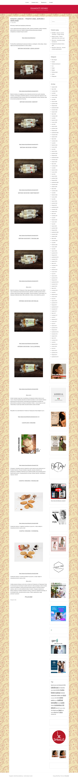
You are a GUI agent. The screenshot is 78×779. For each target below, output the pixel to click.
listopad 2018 (54, 280)
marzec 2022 (54, 197)
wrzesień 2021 (54, 209)
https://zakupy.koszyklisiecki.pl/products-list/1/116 (28, 416)
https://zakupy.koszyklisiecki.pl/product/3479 (28, 281)
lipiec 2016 (54, 338)
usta (63, 710)
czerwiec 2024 (54, 140)
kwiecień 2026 (54, 95)
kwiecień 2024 (54, 145)
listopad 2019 (54, 255)
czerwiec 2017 (54, 315)
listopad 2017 (54, 304)
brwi (57, 685)
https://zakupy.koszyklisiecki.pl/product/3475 (28, 190)
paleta (61, 697)
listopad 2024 (54, 130)
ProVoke (59, 702)
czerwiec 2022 (54, 190)
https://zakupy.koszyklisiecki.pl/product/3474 (28, 144)
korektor (58, 690)
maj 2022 (53, 192)
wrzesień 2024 (54, 134)
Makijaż (53, 70)
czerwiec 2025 (54, 116)
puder (62, 702)
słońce (64, 708)
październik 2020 (55, 232)
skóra (57, 708)
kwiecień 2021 (54, 219)
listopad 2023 (54, 155)
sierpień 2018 (54, 286)
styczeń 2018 (54, 300)
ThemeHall (67, 775)
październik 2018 (55, 282)
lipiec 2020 (54, 238)
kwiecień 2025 (54, 120)
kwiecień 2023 (54, 170)
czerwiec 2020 (54, 240)
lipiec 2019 (54, 263)
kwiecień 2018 (54, 294)
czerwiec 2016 (54, 340)
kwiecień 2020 (54, 244)
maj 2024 (53, 143)
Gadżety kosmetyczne (56, 63)
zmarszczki (53, 714)
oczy (64, 695)
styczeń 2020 (54, 250)
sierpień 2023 (54, 161)
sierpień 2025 (54, 111)
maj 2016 (53, 342)
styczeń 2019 (54, 275)
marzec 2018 (54, 296)
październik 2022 (55, 182)
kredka (62, 690)
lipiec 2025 (54, 114)
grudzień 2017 (54, 302)
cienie (53, 687)
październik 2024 (55, 132)
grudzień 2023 (54, 153)
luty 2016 (53, 348)
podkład (60, 700)
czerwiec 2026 (54, 91)
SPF (59, 708)
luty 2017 (53, 323)
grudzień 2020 (54, 228)
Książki (53, 68)
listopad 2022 (54, 180)
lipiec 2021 (54, 213)
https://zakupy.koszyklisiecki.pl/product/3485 (28, 523)
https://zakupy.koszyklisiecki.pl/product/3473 (28, 91)
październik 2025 (55, 107)
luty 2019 (53, 273)
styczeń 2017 (54, 325)
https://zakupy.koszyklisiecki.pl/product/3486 (28, 573)
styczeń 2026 (54, 101)
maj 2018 (53, 292)
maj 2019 (53, 267)
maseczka (53, 695)
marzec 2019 (54, 271)
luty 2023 (53, 174)
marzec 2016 (54, 346)
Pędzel (52, 705)
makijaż (57, 692)
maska (58, 695)
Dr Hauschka (62, 687)
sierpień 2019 (54, 261)
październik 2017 (55, 306)
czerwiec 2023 (54, 165)
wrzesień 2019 (54, 259)
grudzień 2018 (54, 277)
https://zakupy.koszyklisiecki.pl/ (28, 38)
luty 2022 (53, 199)
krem (53, 692)
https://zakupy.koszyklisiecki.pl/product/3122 (28, 465)
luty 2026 (53, 99)
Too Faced (53, 710)
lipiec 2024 (54, 138)
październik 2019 (55, 257)
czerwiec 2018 (54, 290)
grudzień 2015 (54, 352)
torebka (57, 710)
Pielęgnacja (54, 76)
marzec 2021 (54, 221)
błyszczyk (61, 685)
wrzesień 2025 (54, 109)
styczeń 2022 (54, 201)
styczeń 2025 (54, 126)
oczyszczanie (53, 697)
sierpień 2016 (54, 336)
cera (64, 685)
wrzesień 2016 (54, 333)
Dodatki (53, 61)
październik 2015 (55, 356)
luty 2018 (53, 298)
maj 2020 (53, 242)
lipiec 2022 (54, 188)
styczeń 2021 (54, 226)
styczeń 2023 (54, 176)
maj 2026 (53, 93)
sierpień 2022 (54, 186)
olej (55, 697)
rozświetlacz (58, 705)
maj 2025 (53, 118)
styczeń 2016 (54, 350)
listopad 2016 (54, 329)
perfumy (56, 700)
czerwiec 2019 (54, 265)
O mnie (27, 2)
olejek (57, 697)
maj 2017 (53, 317)
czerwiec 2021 (54, 215)
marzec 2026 (54, 97)
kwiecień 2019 (54, 269)
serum (53, 707)
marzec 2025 (54, 122)
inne (15, 599)
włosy (61, 712)
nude (61, 695)
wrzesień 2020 (54, 234)
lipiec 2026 (54, 89)
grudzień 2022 (54, 178)
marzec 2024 (54, 147)
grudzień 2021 (54, 203)
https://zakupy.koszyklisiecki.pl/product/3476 (28, 235)
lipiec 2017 (54, 313)
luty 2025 (53, 124)
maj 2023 (53, 167)
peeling (52, 700)
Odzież (53, 74)
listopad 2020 (54, 230)
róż (63, 705)
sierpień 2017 (54, 311)
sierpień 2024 (54, 136)
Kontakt (51, 2)
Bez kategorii (54, 59)
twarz (60, 710)
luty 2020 (53, 248)
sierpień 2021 (54, 211)
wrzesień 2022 (54, 184)
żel (55, 714)
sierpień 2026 (54, 87)
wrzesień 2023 (54, 159)
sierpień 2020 (54, 236)
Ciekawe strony (35, 2)
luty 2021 (53, 223)
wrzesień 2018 (54, 284)
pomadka (54, 702)
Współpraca (43, 2)
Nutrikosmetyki (55, 72)
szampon (61, 708)
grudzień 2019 (54, 253)
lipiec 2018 (54, 288)
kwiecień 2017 (54, 319)
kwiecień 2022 (54, 194)
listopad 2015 (54, 354)
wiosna (52, 712)
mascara (63, 692)
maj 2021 (53, 217)
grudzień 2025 (54, 103)
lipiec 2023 (54, 163)
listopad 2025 (54, 105)
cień (57, 687)
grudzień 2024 (54, 128)
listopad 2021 (54, 205)
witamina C (56, 712)
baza (52, 685)
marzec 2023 (54, 172)
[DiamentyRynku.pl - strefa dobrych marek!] (39, 10)
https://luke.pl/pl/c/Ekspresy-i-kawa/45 (58, 500)
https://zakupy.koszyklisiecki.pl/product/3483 (28, 343)
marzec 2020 (54, 246)
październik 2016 (55, 331)
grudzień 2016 (54, 327)
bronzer (55, 685)
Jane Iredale (53, 690)
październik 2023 (55, 157)
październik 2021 (55, 207)
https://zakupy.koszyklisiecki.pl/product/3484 (28, 389)
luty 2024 (53, 149)
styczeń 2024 (54, 151)
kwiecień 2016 (54, 344)
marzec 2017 (54, 321)
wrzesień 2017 (54, 309)
